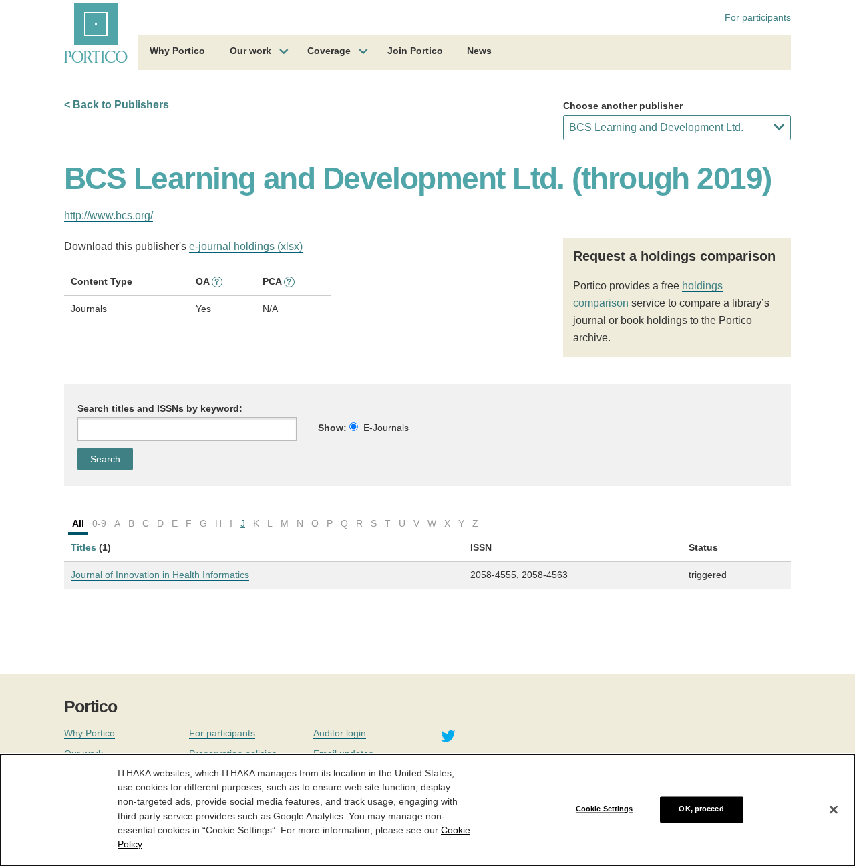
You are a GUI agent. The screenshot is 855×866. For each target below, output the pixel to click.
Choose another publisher (623, 105)
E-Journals (386, 427)
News (479, 50)
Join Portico (415, 50)
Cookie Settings (604, 809)
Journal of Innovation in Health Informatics (160, 574)
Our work (250, 50)
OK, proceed (701, 809)
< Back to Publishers (116, 104)
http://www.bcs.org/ (108, 215)
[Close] (833, 809)
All (78, 523)
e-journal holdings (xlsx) (246, 246)
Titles (83, 547)
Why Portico (177, 50)
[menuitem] (177, 53)
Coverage (329, 50)
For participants (758, 17)
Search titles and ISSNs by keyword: (159, 408)
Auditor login (339, 733)
